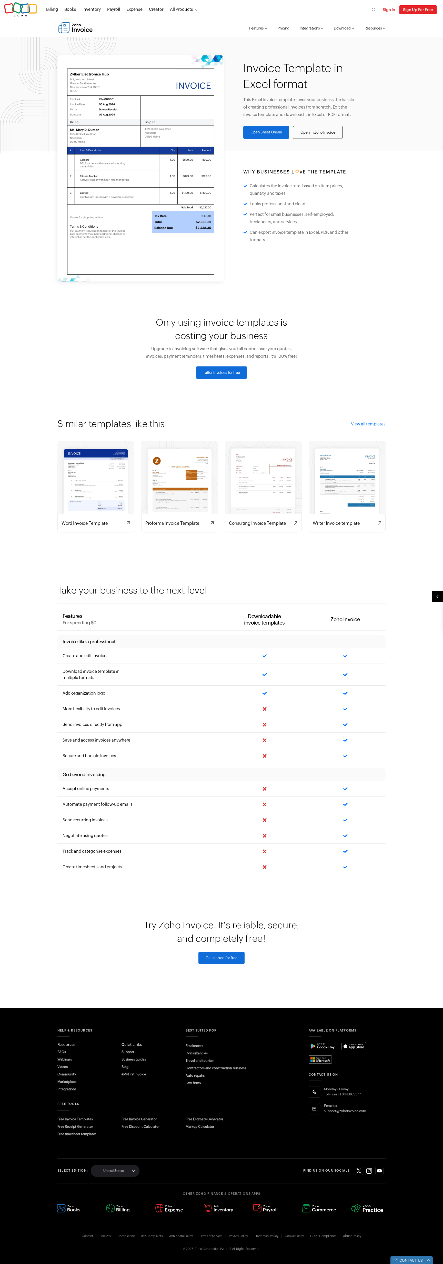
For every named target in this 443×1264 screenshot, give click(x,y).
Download (342, 28)
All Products (181, 9)
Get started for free (221, 958)
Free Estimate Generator (204, 1119)
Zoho (20, 9)
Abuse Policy (352, 1236)
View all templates (368, 424)
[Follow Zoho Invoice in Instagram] (369, 1171)
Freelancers (194, 1046)
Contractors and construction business (216, 1068)
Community (66, 1074)
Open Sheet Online (266, 132)
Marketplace (66, 1082)
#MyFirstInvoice (134, 1074)
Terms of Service (211, 1236)
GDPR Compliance (323, 1236)
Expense (134, 9)
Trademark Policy (266, 1236)
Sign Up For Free (418, 9)
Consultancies (197, 1053)
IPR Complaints (152, 1236)
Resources (373, 28)
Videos (62, 1067)
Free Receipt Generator (75, 1127)
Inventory (92, 9)
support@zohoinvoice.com (345, 1111)
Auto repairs (195, 1075)
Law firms (193, 1083)
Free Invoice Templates (75, 1119)
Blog (125, 1067)
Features (256, 28)
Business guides (134, 1059)
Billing (52, 9)
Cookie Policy (294, 1236)
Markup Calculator (200, 1127)
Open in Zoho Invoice (317, 132)
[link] (156, 9)
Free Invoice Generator (139, 1119)
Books (70, 9)
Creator (156, 9)
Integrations (310, 28)
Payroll (113, 9)
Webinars (64, 1059)
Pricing (283, 28)
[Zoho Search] (374, 10)
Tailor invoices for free (221, 373)
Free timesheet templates (76, 1134)
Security (105, 1236)
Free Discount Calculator (141, 1127)
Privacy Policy (238, 1236)
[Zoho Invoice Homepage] (75, 27)
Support (128, 1052)
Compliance (126, 1236)
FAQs (61, 1052)
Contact (87, 1236)
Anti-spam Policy (181, 1236)
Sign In (389, 9)
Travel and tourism (200, 1061)
